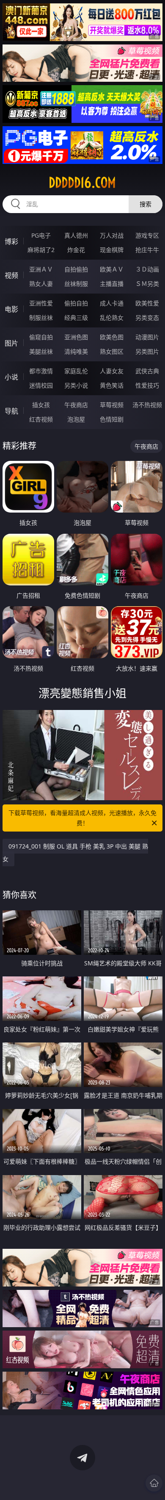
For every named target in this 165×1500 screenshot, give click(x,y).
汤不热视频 (147, 405)
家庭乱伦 (76, 371)
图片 (11, 343)
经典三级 (76, 317)
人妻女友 (112, 371)
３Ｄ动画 (147, 269)
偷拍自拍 (76, 303)
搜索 (145, 204)
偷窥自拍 (41, 337)
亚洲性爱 (41, 303)
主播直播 (112, 284)
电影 (11, 309)
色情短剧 (112, 419)
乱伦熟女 (112, 317)
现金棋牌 (112, 250)
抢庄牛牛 (147, 250)
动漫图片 (147, 337)
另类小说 (76, 385)
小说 (11, 377)
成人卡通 (112, 303)
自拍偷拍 (76, 269)
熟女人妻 (41, 284)
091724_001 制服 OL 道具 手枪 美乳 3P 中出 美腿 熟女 (75, 852)
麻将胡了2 (41, 250)
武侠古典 (147, 371)
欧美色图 (112, 337)
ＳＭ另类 (147, 284)
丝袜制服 (76, 284)
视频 (11, 275)
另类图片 (147, 351)
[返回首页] (154, 1483)
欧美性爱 (147, 303)
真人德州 (76, 235)
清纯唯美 (76, 351)
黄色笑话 (112, 385)
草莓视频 (112, 405)
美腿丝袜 (41, 351)
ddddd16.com (82, 182)
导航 (11, 411)
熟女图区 (112, 351)
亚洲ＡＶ (41, 269)
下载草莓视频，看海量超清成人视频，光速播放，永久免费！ (82, 818)
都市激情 (41, 371)
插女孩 (41, 405)
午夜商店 (76, 405)
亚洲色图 (76, 337)
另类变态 (147, 317)
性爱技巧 (147, 385)
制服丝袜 (41, 317)
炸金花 (76, 250)
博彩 (11, 241)
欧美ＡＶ (112, 269)
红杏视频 (41, 419)
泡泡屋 (76, 419)
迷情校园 (41, 385)
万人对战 (112, 235)
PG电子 (41, 235)
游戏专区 (147, 235)
